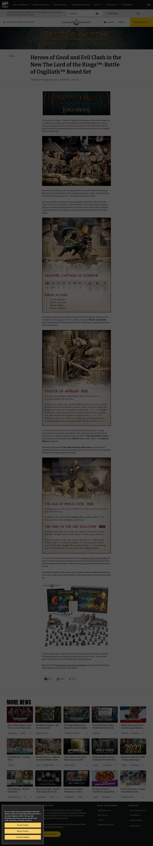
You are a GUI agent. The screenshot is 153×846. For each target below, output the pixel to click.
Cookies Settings (22, 837)
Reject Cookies (22, 831)
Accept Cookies (23, 825)
